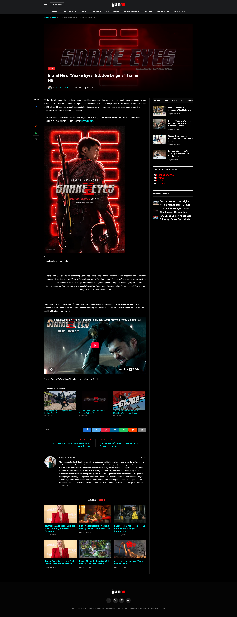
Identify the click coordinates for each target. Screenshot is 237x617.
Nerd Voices (163, 11)
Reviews (190, 100)
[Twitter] (36, 113)
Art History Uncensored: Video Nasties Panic (128, 562)
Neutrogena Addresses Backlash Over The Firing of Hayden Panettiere (59, 528)
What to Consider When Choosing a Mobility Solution (180, 109)
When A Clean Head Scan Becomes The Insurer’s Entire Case (180, 138)
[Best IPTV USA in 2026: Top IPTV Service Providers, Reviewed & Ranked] (159, 124)
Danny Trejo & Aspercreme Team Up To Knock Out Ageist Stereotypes (129, 528)
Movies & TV (70, 11)
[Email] (36, 139)
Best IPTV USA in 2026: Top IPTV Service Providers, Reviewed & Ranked (179, 123)
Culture (148, 11)
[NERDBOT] (118, 4)
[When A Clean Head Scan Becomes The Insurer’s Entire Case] (159, 139)
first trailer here (87, 121)
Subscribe (57, 4)
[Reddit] (36, 126)
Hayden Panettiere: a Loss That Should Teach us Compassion (59, 562)
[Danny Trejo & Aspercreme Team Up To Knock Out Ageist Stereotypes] (130, 514)
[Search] (191, 4)
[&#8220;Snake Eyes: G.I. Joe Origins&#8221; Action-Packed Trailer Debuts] (60, 400)
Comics (84, 11)
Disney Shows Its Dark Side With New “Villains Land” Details (94, 562)
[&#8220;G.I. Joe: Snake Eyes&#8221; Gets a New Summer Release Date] (95, 400)
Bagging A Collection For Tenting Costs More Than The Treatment (178, 153)
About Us (178, 11)
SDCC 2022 (161, 183)
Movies (175, 100)
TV (182, 100)
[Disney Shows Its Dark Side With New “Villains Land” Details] (95, 549)
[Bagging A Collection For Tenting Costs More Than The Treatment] (159, 154)
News (54, 11)
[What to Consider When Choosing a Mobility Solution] (159, 111)
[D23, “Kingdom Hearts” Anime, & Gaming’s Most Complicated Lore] (95, 514)
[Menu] (45, 4)
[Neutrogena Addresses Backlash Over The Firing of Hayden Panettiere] (60, 514)
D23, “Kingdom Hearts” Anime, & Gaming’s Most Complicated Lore (94, 527)
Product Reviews (165, 175)
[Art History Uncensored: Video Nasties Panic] (130, 549)
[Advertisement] (118, 48)
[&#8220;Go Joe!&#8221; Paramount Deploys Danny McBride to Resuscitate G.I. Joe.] (129, 400)
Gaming (97, 11)
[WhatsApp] (36, 133)
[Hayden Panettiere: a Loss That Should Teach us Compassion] (60, 549)
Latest (157, 100)
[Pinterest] (36, 120)
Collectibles (112, 11)
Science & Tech (131, 11)
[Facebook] (36, 107)
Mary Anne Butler (63, 88)
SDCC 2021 (161, 181)
